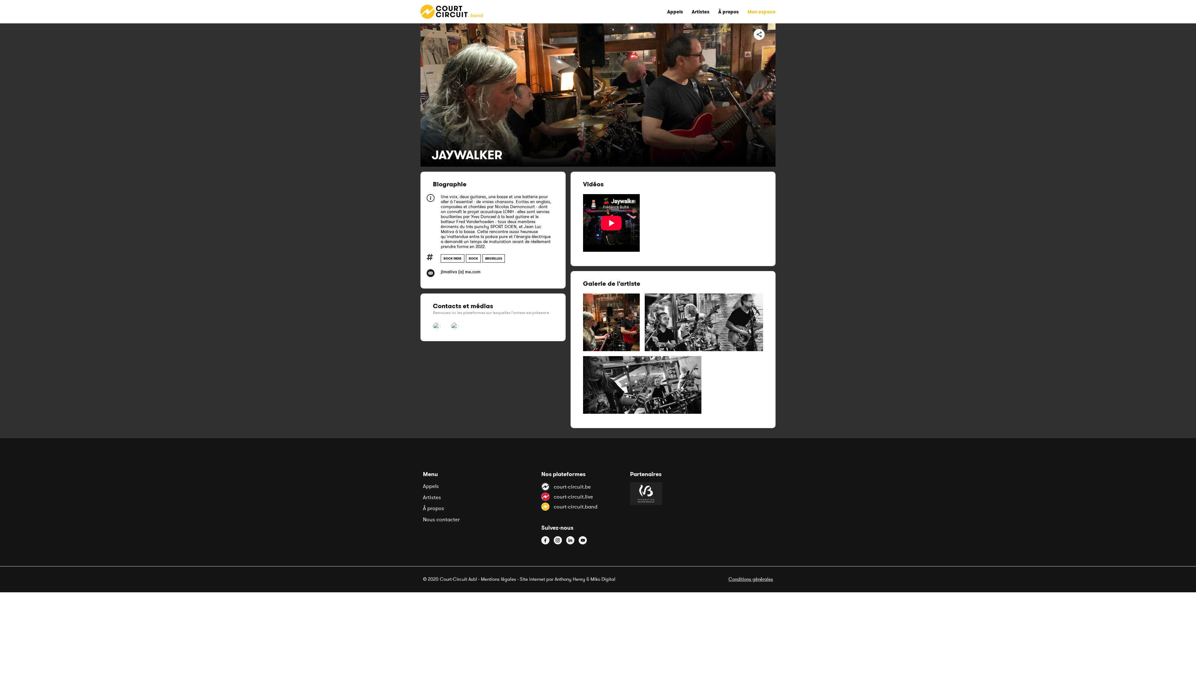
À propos (433, 508)
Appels (431, 486)
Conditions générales (751, 579)
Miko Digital (603, 579)
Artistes (432, 497)
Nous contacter (441, 519)
